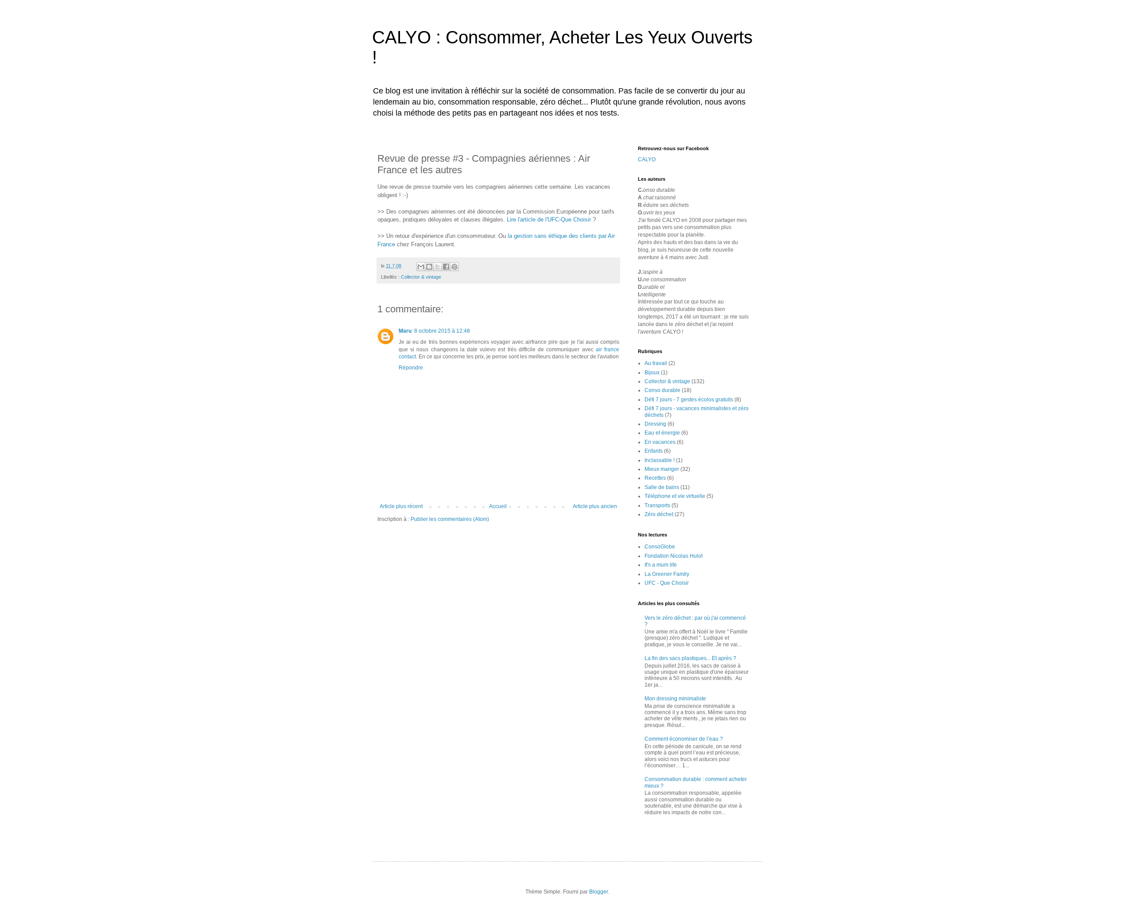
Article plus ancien (595, 506)
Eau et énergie (662, 433)
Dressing (655, 424)
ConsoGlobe (660, 547)
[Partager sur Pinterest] (454, 266)
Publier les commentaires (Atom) (450, 519)
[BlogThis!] (429, 266)
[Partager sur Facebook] (446, 266)
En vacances (660, 442)
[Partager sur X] (437, 266)
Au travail (656, 363)
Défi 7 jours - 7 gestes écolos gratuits (689, 399)
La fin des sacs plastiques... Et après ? (690, 658)
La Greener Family (667, 574)
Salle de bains (662, 487)
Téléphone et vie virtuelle (675, 496)
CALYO (647, 159)
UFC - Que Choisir (667, 583)
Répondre (411, 368)
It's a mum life (661, 565)
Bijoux (652, 372)
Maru (405, 331)
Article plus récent (401, 506)
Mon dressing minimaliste (675, 698)
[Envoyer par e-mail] (420, 266)
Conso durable (662, 390)
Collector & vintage (421, 277)
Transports (657, 505)
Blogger (598, 892)
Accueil (498, 506)
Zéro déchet (659, 514)
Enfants (654, 451)
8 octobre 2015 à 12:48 (442, 331)
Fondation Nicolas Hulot (674, 556)
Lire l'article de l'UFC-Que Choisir (550, 219)
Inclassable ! (660, 460)
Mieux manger (662, 469)
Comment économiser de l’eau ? (684, 739)
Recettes (655, 478)
